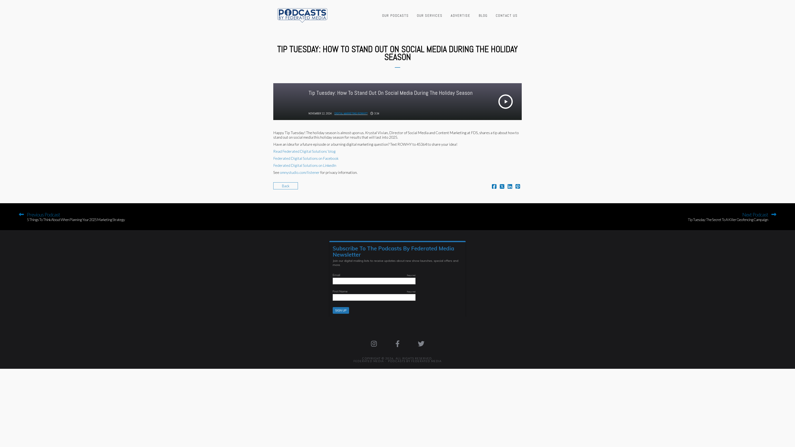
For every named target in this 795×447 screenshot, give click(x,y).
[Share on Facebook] (494, 187)
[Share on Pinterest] (518, 187)
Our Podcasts (395, 15)
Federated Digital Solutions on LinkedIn (304, 165)
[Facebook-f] (397, 343)
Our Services (429, 15)
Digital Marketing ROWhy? (351, 113)
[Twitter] (421, 343)
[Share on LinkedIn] (510, 187)
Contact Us (507, 15)
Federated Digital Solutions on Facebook (305, 158)
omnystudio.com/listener (300, 172)
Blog (483, 15)
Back (285, 186)
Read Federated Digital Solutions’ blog (304, 151)
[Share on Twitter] (502, 187)
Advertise (460, 15)
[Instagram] (374, 343)
